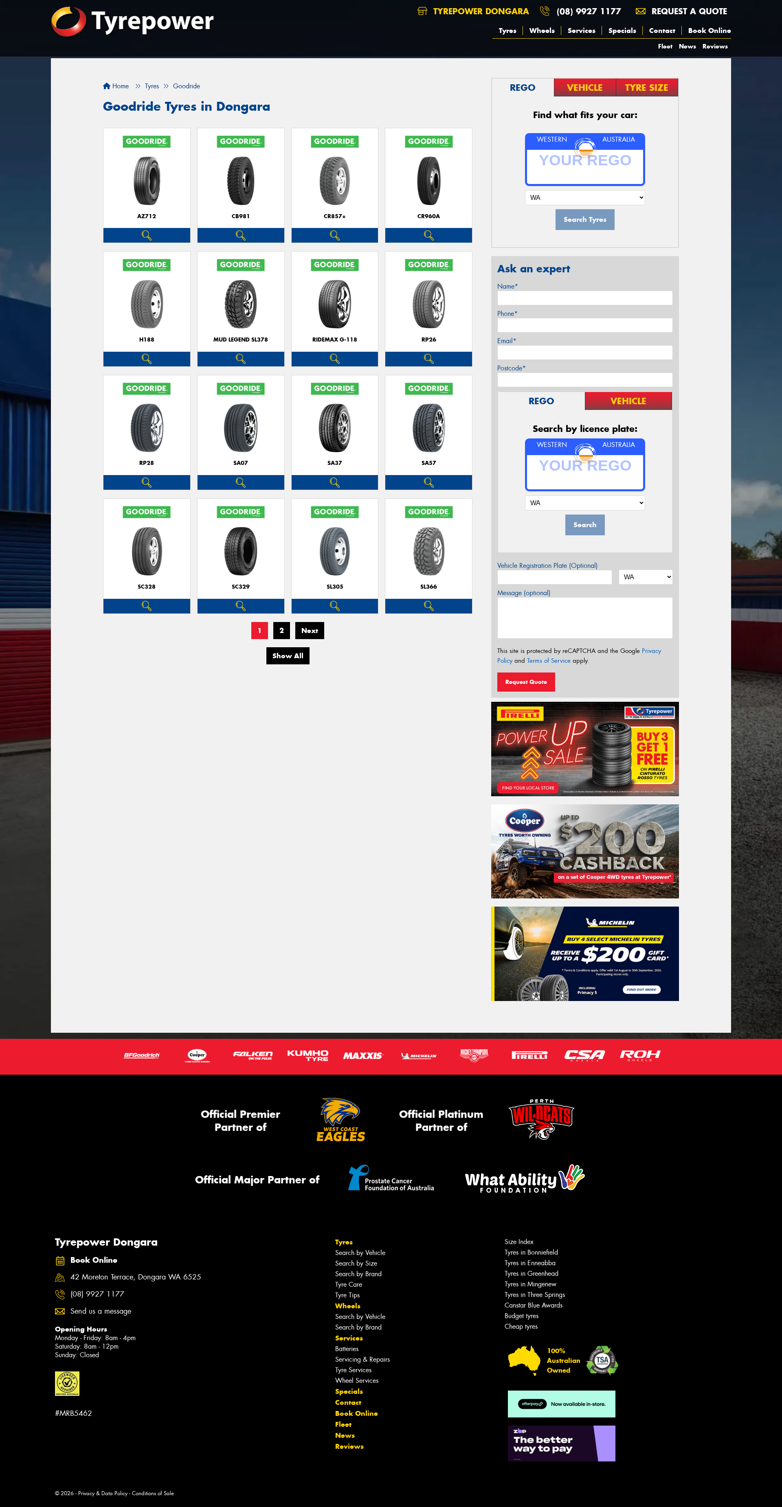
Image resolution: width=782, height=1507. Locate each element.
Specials (622, 30)
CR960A (428, 216)
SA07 (240, 463)
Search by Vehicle (360, 1253)
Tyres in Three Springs (535, 1294)
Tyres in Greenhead (531, 1273)
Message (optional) (524, 593)
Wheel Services (356, 1380)
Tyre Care (348, 1284)
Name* (507, 286)
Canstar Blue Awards (533, 1305)
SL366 (428, 586)
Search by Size (356, 1263)
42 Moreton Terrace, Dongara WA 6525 (135, 1277)
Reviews (715, 46)
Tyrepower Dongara (480, 11)
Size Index (519, 1242)
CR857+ (335, 216)
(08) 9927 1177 (589, 11)
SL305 (335, 586)
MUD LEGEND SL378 (240, 339)
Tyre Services (353, 1370)
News (687, 46)
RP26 (429, 339)
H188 (146, 339)
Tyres (507, 30)
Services (581, 30)
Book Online (709, 30)
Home (119, 86)
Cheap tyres (521, 1326)
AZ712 (146, 216)
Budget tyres (521, 1316)
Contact (662, 30)
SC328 (147, 586)
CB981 (241, 216)
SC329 (241, 586)
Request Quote (526, 682)
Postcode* (511, 368)
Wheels (542, 30)
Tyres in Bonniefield (531, 1252)
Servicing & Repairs (362, 1359)
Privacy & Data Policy (102, 1493)
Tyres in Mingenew (530, 1284)
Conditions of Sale (153, 1493)
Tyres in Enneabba (530, 1263)
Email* (506, 341)
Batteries (346, 1349)
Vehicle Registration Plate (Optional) (547, 565)
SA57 (429, 463)
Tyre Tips (347, 1295)
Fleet (665, 46)
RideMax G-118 (334, 339)
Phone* (507, 313)
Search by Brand (358, 1274)
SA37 (334, 463)
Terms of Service (549, 661)
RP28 (146, 463)
